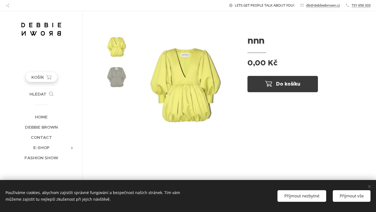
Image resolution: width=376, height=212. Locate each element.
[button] (41, 94)
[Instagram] (7, 5)
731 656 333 (361, 5)
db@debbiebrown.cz (323, 5)
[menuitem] (41, 117)
